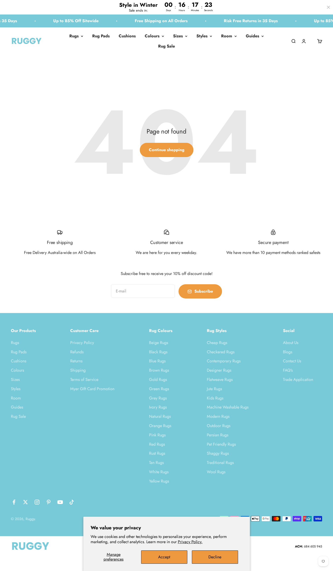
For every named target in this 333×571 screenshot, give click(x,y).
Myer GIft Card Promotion (92, 389)
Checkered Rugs (220, 352)
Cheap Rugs (217, 343)
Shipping (78, 370)
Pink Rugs (157, 435)
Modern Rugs (218, 416)
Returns (76, 361)
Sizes (178, 36)
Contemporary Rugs (224, 361)
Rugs (74, 36)
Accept (164, 557)
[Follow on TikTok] (72, 502)
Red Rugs (157, 444)
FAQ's (288, 370)
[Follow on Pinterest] (49, 502)
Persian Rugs (217, 435)
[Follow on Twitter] (25, 502)
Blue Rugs (157, 361)
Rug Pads (101, 36)
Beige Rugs (158, 343)
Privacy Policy (82, 343)
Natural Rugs (160, 416)
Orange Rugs (160, 426)
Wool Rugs (216, 472)
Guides (252, 36)
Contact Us (292, 361)
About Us (290, 343)
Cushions (127, 36)
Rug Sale (166, 46)
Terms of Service (84, 379)
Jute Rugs (214, 389)
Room (226, 36)
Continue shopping (166, 150)
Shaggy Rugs (218, 453)
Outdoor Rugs (218, 426)
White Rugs (159, 472)
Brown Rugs (159, 370)
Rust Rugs (157, 453)
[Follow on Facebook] (14, 502)
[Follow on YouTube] (60, 502)
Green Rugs (159, 389)
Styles (202, 36)
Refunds (77, 352)
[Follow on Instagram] (37, 502)
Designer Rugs (219, 370)
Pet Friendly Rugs (221, 444)
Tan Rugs (156, 463)
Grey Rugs (158, 398)
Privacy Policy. (190, 542)
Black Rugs (158, 352)
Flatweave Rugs (220, 379)
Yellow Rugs (159, 481)
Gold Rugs (158, 379)
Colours (152, 36)
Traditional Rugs (220, 463)
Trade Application (298, 379)
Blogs (287, 352)
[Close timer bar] (328, 7)
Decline (214, 557)
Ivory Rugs (158, 407)
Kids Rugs (215, 398)
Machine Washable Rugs (228, 407)
